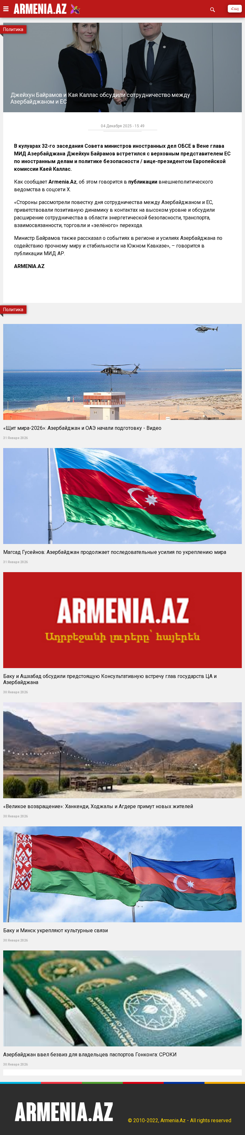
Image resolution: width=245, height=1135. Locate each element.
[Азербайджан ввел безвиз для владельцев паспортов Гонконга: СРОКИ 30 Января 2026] (122, 948)
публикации (143, 182)
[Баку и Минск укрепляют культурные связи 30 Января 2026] (122, 824)
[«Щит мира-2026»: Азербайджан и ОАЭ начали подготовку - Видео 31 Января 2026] (122, 322)
